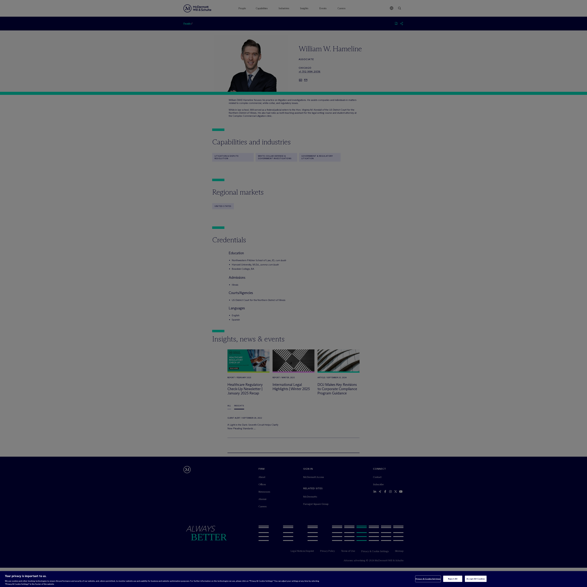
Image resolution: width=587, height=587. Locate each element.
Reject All (452, 579)
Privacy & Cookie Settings (428, 579)
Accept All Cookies (476, 579)
